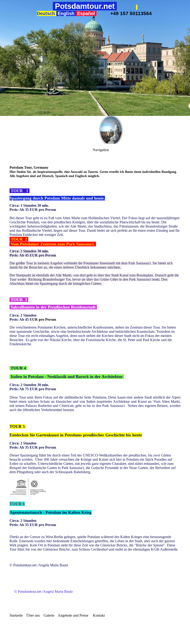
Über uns (33, 615)
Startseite (16, 615)
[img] (95, 58)
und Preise (80, 615)
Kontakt (99, 615)
